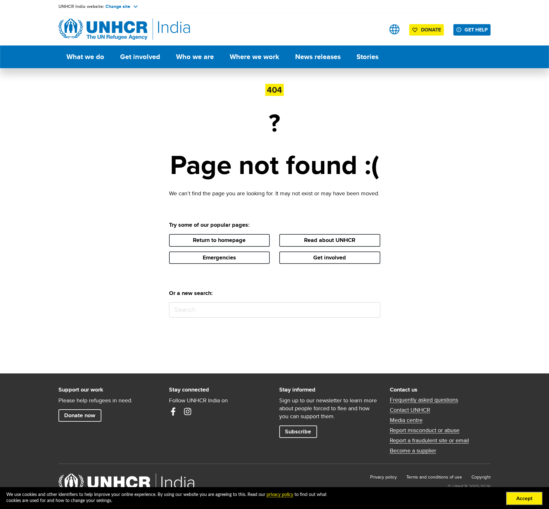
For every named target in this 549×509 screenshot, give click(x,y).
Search (372, 310)
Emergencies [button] (219, 257)
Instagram (188, 411)
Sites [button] (394, 29)
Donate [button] (431, 29)
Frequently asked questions (424, 399)
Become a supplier (413, 450)
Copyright (481, 477)
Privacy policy (383, 477)
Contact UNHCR (410, 409)
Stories (367, 56)
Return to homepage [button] (219, 240)
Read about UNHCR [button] (330, 240)
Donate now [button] (79, 415)
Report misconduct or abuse (424, 430)
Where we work (254, 56)
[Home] (102, 29)
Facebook (173, 411)
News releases (318, 56)
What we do (85, 56)
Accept (524, 498)
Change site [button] (117, 6)
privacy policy (280, 494)
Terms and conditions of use (434, 477)
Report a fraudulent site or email (429, 440)
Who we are (195, 56)
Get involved (140, 56)
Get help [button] (476, 29)
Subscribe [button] (298, 431)
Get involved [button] (329, 257)
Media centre (406, 420)
